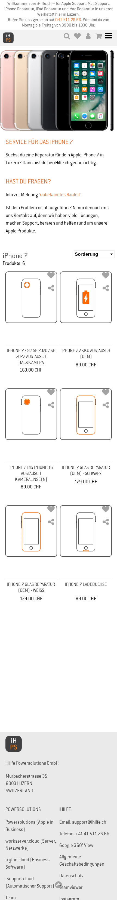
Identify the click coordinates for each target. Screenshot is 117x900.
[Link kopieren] (51, 289)
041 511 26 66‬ (68, 20)
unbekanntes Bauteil (60, 195)
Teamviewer (71, 888)
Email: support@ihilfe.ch (82, 822)
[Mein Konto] (88, 37)
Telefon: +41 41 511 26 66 (84, 834)
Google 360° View (76, 846)
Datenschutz (71, 876)
